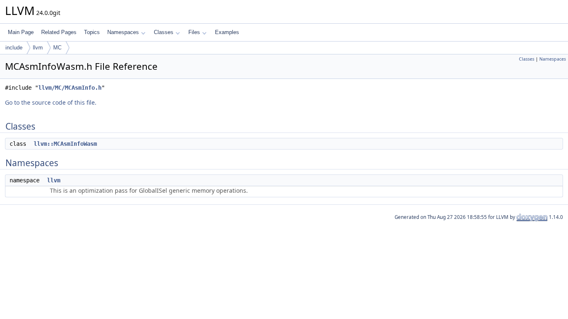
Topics (92, 32)
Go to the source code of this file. (50, 102)
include (13, 47)
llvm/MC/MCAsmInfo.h (69, 87)
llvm (38, 47)
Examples (227, 32)
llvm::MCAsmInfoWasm (65, 143)
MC (57, 47)
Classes (163, 32)
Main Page (21, 32)
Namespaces (123, 32)
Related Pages (59, 32)
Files (194, 32)
